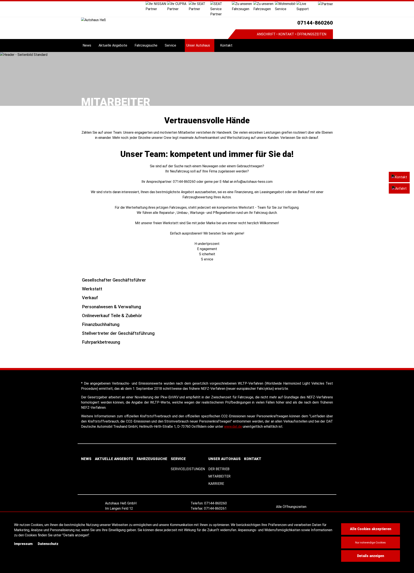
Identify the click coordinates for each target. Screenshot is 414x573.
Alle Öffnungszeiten (291, 507)
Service (170, 45)
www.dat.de (233, 426)
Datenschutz (48, 544)
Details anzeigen (370, 556)
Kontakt (226, 45)
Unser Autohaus (198, 45)
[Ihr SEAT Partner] (199, 6)
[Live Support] (307, 6)
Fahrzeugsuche (146, 45)
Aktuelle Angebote (113, 45)
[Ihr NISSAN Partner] (156, 6)
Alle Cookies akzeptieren (370, 529)
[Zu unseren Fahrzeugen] (242, 6)
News (87, 45)
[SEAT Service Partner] (221, 9)
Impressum (23, 544)
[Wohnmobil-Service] (285, 6)
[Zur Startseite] (154, 20)
